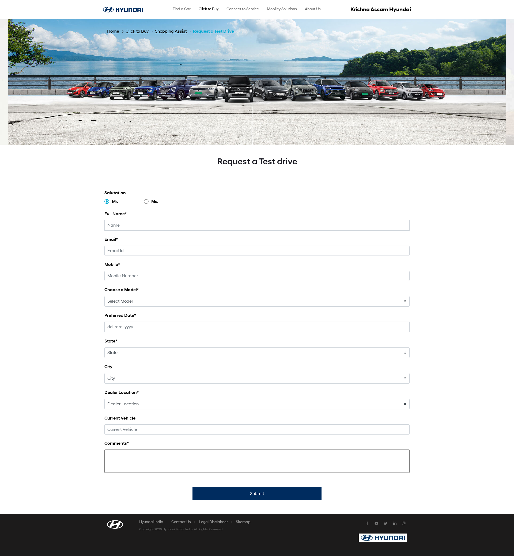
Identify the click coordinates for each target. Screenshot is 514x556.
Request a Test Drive (213, 31)
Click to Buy (137, 31)
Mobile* (112, 264)
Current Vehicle (119, 418)
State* (110, 341)
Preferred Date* (120, 315)
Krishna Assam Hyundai (380, 9)
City (108, 366)
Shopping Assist (171, 31)
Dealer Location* (121, 392)
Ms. (154, 201)
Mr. (115, 201)
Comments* (116, 443)
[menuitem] (182, 9)
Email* (111, 239)
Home (113, 31)
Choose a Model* (121, 289)
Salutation (115, 192)
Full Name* (115, 213)
